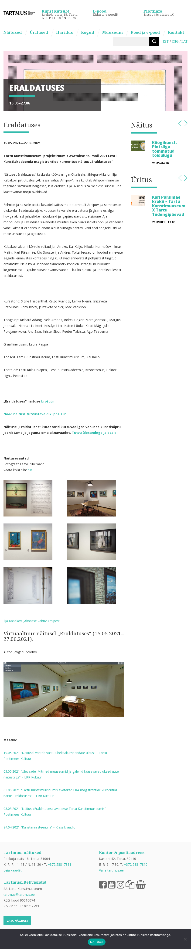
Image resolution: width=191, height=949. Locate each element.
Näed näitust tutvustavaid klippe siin (35, 414)
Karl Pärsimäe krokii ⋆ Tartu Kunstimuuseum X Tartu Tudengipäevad (168, 205)
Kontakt (176, 32)
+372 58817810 (135, 864)
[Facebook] (103, 884)
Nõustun (96, 942)
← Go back (180, 123)
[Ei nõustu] (185, 939)
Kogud (87, 32)
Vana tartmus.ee (111, 870)
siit (30, 470)
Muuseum (112, 32)
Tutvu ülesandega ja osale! (94, 432)
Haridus (64, 32)
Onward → (186, 123)
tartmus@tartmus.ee (19, 894)
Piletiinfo (152, 11)
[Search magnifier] (154, 41)
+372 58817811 (59, 864)
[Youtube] (112, 884)
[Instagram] (120, 884)
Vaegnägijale (17, 921)
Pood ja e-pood (145, 32)
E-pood (99, 11)
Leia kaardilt (12, 870)
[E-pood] (141, 884)
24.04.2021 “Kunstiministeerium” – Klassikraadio (39, 827)
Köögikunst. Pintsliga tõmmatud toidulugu (164, 149)
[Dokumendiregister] (130, 884)
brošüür (47, 401)
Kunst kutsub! (55, 11)
